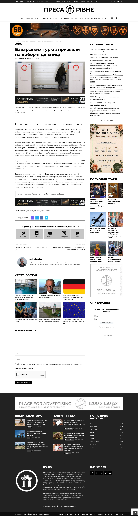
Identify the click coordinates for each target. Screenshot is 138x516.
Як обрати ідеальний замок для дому (114, 201)
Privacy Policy (118, 514)
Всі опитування (106, 335)
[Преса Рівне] (69, 9)
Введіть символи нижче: (24, 368)
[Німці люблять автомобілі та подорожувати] (98, 248)
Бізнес (56, 18)
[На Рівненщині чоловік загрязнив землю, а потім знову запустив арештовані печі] (20, 445)
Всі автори (84, 514)
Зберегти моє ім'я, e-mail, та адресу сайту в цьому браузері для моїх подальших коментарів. (50, 364)
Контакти (108, 514)
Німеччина (45, 210)
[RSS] (114, 1)
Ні (96, 319)
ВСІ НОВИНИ (106, 121)
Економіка (84, 18)
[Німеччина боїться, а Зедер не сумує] (26, 310)
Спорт (74, 18)
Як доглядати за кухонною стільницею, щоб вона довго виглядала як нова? (103, 52)
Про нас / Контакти (79, 1)
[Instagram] (111, 1)
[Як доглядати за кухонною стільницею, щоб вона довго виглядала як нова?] (20, 422)
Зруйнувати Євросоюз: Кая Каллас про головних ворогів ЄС (73, 321)
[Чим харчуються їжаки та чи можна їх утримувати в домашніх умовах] (58, 435)
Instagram (64, 237)
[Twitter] (118, 1)
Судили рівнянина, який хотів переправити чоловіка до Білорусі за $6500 (105, 79)
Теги (66, 514)
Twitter (77, 237)
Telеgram (22, 237)
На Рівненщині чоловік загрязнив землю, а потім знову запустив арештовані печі (103, 65)
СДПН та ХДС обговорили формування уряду (31, 249)
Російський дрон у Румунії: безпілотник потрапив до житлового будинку (24, 297)
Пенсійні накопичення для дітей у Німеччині (114, 259)
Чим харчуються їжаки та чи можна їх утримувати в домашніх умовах (74, 435)
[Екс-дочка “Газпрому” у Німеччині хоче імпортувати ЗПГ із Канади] (74, 286)
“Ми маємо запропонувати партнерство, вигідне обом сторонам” (69, 249)
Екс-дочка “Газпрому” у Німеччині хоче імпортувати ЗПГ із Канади (73, 297)
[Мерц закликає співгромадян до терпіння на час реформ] (50, 310)
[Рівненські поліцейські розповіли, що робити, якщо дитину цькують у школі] (115, 219)
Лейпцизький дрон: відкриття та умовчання (97, 230)
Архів (61, 514)
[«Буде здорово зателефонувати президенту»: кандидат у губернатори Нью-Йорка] (98, 190)
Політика (46, 18)
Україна (29, 18)
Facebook (36, 237)
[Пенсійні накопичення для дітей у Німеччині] (115, 248)
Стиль (105, 18)
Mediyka (28, 514)
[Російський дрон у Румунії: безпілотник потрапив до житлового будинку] (26, 286)
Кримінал (95, 18)
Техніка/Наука (95, 441)
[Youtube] (121, 1)
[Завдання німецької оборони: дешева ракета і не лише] (20, 433)
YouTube (50, 237)
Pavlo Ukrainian (24, 58)
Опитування (74, 514)
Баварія (23, 210)
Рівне (37, 18)
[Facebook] (108, 1)
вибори (30, 210)
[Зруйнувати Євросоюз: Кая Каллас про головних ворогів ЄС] (74, 310)
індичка (37, 210)
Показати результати (106, 327)
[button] (111, 18)
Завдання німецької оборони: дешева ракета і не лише (36, 433)
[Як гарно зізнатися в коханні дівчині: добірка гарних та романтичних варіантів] (58, 447)
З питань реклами (92, 1)
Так (96, 316)
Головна (18, 41)
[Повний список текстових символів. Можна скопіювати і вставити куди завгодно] (58, 422)
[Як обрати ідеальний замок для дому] (115, 190)
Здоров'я (65, 18)
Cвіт (22, 18)
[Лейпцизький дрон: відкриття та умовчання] (98, 219)
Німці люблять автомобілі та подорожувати (96, 259)
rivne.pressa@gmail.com (66, 506)
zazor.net (46, 514)
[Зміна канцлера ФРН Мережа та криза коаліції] (50, 286)
